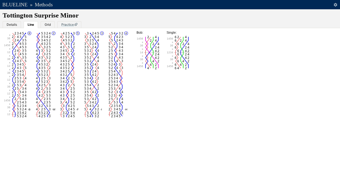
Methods (44, 4)
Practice (67, 25)
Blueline (15, 4)
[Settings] (335, 4)
